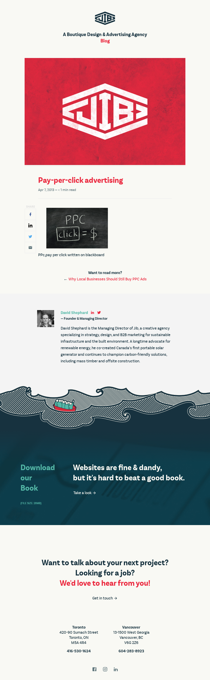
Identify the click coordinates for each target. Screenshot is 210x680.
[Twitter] (30, 236)
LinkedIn (116, 669)
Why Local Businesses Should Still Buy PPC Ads (107, 279)
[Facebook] (30, 214)
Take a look (82, 493)
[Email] (30, 247)
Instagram (105, 669)
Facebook (94, 669)
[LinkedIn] (30, 225)
